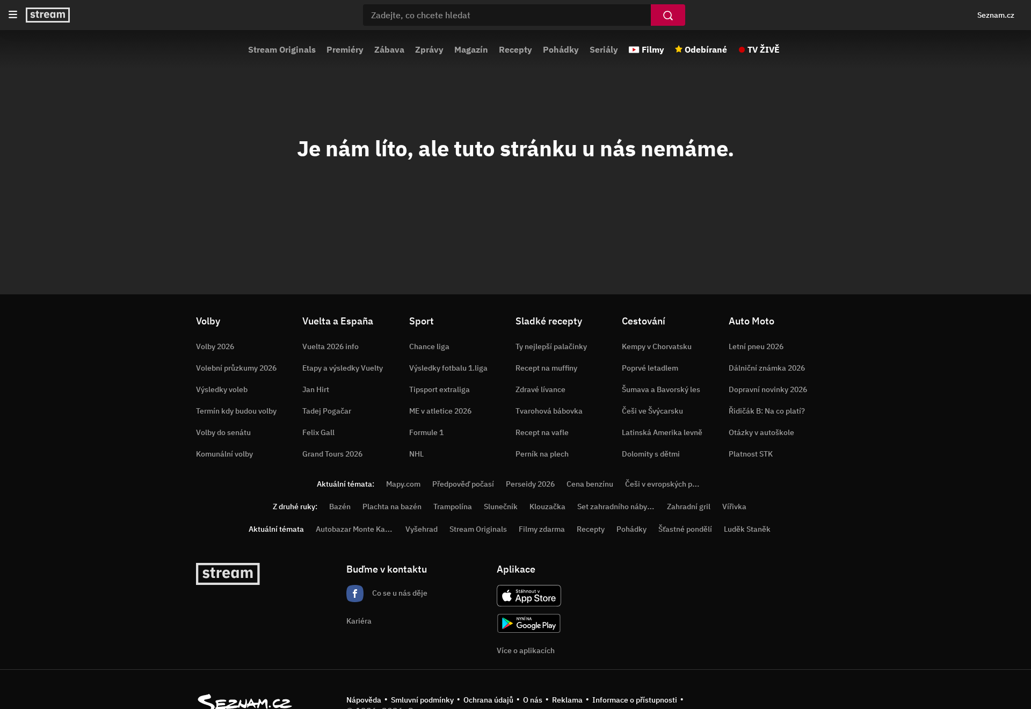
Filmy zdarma (542, 529)
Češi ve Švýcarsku (652, 411)
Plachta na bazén (392, 506)
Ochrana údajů (488, 700)
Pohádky (561, 49)
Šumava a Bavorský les (661, 389)
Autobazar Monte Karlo (355, 529)
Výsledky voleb (222, 389)
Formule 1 (426, 432)
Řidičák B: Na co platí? (767, 411)
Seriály (604, 49)
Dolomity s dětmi (651, 454)
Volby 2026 (215, 346)
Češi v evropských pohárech (672, 484)
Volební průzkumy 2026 (236, 368)
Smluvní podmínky (422, 700)
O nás (532, 700)
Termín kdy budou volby (236, 411)
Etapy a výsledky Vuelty (342, 368)
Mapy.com (403, 484)
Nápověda (363, 700)
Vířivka (734, 506)
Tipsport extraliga (439, 389)
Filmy (653, 49)
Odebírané (706, 49)
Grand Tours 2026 (332, 454)
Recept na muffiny (546, 368)
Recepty (515, 49)
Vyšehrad (421, 529)
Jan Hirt (315, 389)
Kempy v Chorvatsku (657, 346)
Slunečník (501, 506)
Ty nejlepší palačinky (551, 346)
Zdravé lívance (540, 389)
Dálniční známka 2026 (767, 368)
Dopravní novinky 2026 (768, 389)
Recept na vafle (542, 432)
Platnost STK (751, 454)
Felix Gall (318, 432)
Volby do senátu (223, 432)
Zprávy (429, 49)
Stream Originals (282, 49)
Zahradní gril (688, 506)
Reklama (567, 700)
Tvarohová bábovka (549, 411)
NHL (416, 454)
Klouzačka (547, 506)
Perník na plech (542, 454)
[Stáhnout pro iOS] (529, 595)
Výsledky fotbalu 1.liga (448, 368)
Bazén (340, 506)
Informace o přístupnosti (634, 700)
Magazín (471, 49)
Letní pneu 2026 (756, 346)
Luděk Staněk (747, 529)
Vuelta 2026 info (330, 346)
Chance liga (429, 346)
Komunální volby (224, 454)
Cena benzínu (590, 484)
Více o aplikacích (526, 650)
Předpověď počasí (463, 484)
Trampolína (452, 506)
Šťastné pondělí (685, 529)
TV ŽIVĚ (763, 49)
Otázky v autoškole (761, 432)
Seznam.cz (995, 15)
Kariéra (359, 621)
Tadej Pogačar (326, 411)
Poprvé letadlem (650, 368)
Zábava (389, 49)
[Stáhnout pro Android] (529, 623)
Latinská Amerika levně (662, 432)
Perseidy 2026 (530, 484)
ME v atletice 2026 (440, 411)
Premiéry (345, 49)
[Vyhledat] (668, 15)
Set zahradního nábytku (617, 506)
